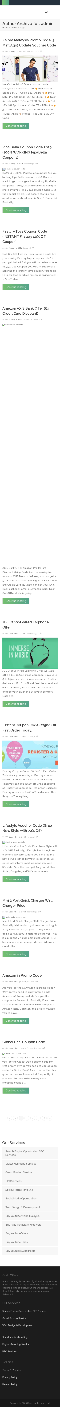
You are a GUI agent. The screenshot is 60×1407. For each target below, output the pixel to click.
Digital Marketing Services (20, 1163)
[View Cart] (45, 12)
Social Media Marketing (19, 1189)
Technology (29, 164)
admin (14, 27)
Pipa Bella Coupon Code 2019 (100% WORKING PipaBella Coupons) (27, 152)
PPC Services (13, 1181)
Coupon (26, 52)
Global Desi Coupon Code (23, 1042)
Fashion (34, 52)
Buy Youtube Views (16, 1233)
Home (5, 27)
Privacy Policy (9, 1377)
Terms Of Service (11, 1370)
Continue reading (16, 125)
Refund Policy (9, 1384)
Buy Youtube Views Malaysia (22, 1216)
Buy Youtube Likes (16, 1242)
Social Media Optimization (20, 1198)
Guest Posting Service (18, 1172)
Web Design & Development (22, 1207)
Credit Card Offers (30, 320)
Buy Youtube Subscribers (20, 1250)
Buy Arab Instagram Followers (23, 1224)
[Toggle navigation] (54, 12)
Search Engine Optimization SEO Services (24, 1153)
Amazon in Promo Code (22, 975)
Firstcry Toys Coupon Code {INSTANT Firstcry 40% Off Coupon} (24, 236)
